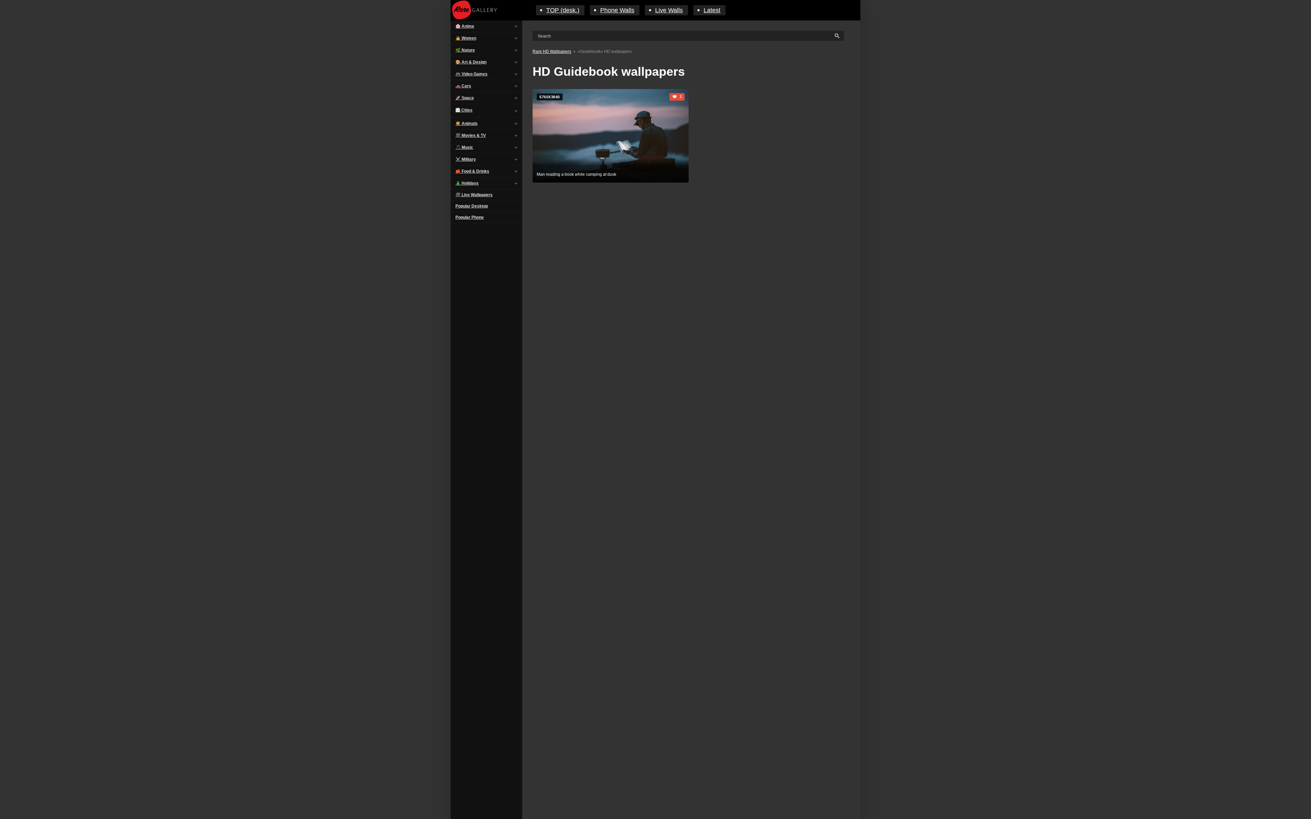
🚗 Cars (463, 86)
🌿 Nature (465, 50)
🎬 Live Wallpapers (474, 194)
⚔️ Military (465, 159)
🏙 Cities (464, 110)
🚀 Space (464, 98)
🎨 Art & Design (471, 62)
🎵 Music (464, 147)
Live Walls (669, 10)
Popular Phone (469, 217)
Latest (712, 10)
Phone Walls (617, 10)
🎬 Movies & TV (470, 135)
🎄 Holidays (467, 183)
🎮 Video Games (471, 74)
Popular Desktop (471, 206)
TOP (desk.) (562, 10)
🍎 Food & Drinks (472, 171)
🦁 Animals (466, 123)
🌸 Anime (464, 26)
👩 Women (465, 38)
